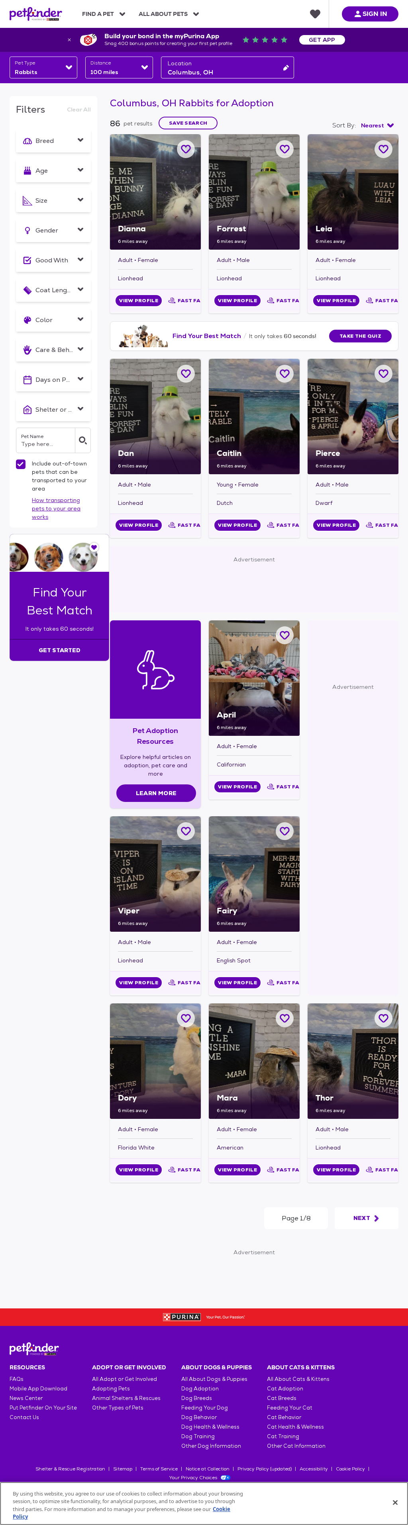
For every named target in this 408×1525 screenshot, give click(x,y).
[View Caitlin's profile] (254, 416)
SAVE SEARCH (188, 123)
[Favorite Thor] (383, 1018)
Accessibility (314, 1469)
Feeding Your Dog (204, 1407)
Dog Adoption (200, 1388)
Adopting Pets (111, 1388)
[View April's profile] (254, 678)
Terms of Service (159, 1469)
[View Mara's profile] (254, 1061)
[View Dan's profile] (155, 416)
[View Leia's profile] (353, 192)
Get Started (59, 650)
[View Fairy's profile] (254, 874)
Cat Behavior (284, 1417)
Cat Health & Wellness (295, 1426)
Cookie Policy (350, 1469)
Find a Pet (98, 14)
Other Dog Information (211, 1446)
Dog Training (198, 1436)
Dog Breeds (196, 1398)
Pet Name (32, 436)
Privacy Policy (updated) (264, 1469)
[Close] (395, 1502)
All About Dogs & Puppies (214, 1379)
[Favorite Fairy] (284, 831)
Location (180, 63)
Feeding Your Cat (289, 1407)
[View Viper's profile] (155, 874)
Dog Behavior (199, 1417)
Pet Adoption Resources (155, 736)
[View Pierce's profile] (353, 416)
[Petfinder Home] (36, 14)
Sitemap (122, 1469)
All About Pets (163, 14)
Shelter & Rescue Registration (70, 1469)
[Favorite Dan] (186, 373)
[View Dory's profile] (155, 1061)
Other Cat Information (296, 1446)
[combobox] (43, 67)
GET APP (322, 39)
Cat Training (283, 1436)
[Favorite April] (284, 635)
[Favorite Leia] (383, 149)
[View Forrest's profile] (254, 192)
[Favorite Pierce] (383, 373)
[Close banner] (69, 39)
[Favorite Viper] (186, 831)
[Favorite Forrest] (284, 149)
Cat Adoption (285, 1388)
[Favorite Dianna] (186, 149)
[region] (204, 1503)
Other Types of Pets (117, 1407)
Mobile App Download (38, 1388)
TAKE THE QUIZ (360, 336)
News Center (26, 1398)
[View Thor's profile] (353, 1061)
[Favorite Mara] (284, 1018)
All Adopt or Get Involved (124, 1379)
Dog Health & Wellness (210, 1426)
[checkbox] (21, 464)
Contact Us (24, 1417)
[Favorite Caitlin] (284, 373)
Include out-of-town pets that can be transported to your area (59, 476)
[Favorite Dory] (186, 1018)
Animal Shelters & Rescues (126, 1398)
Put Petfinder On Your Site (43, 1407)
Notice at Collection (208, 1469)
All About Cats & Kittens (298, 1379)
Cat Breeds (281, 1398)
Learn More (156, 793)
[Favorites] (315, 14)
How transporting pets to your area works (56, 508)
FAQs (17, 1379)
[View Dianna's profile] (155, 192)
